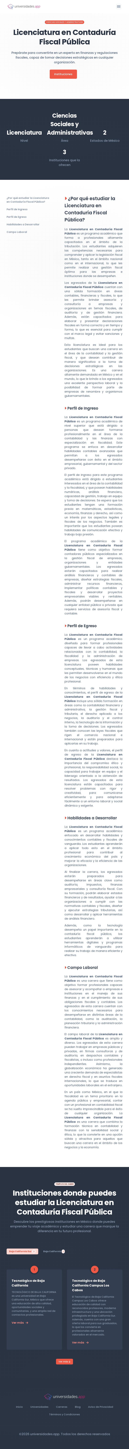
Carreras (61, 1407)
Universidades (39, 1407)
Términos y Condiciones (64, 1414)
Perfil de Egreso (17, 217)
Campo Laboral (17, 232)
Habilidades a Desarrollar (23, 224)
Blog (78, 1407)
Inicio (19, 1407)
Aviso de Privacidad (100, 1407)
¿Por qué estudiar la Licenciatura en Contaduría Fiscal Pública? (28, 200)
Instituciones (63, 74)
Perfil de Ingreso (17, 209)
